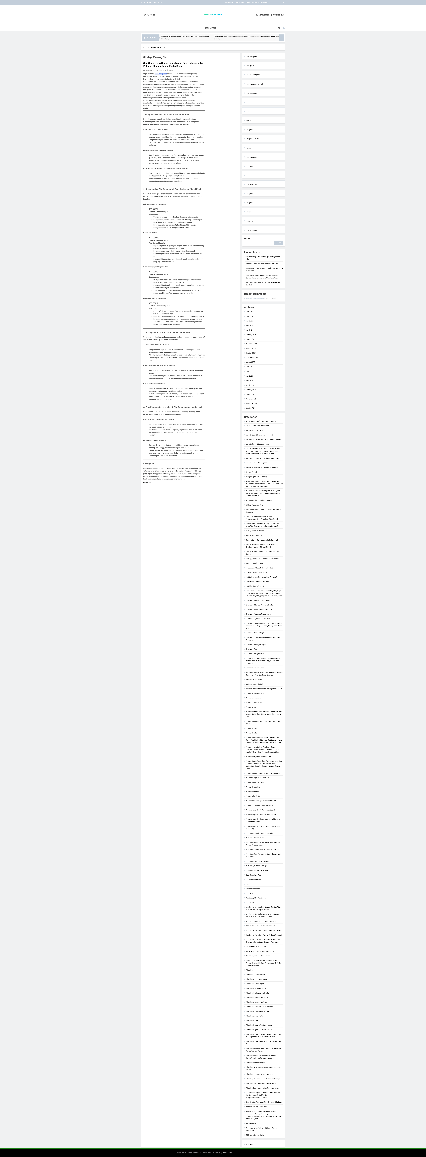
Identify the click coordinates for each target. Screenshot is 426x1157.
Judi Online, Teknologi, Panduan (257, 582)
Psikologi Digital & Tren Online (257, 870)
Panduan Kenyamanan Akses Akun (258, 757)
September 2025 (252, 358)
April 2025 (249, 381)
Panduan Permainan (253, 787)
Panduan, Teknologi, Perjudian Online (259, 805)
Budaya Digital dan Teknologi (256, 477)
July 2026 (249, 312)
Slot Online (250, 903)
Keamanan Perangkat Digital (256, 645)
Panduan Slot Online (253, 796)
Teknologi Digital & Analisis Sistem (259, 1025)
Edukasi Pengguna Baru (254, 505)
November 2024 (251, 403)
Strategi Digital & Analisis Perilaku (258, 956)
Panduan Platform (252, 792)
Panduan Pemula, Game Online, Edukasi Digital (263, 773)
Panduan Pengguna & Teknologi (257, 778)
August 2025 (250, 362)
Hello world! (272, 298)
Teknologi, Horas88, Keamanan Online (260, 1074)
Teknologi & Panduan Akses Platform (259, 1007)
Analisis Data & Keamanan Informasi (259, 435)
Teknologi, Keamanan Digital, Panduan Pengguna (263, 1079)
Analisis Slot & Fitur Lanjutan (256, 463)
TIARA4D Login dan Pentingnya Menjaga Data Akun (251, 2)
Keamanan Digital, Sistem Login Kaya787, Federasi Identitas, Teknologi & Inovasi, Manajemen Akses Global (264, 625)
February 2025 (251, 390)
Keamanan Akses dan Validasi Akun (259, 610)
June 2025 (249, 371)
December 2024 (251, 399)
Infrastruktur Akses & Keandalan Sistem (260, 568)
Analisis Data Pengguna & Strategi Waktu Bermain (264, 440)
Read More (147, 482)
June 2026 (249, 316)
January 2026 (250, 339)
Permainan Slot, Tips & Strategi (257, 861)
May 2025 (249, 376)
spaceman (249, 221)
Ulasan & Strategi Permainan (256, 1107)
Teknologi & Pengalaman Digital (257, 1011)
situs (247, 111)
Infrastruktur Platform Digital (256, 572)
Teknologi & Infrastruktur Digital (257, 993)
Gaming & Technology (254, 535)
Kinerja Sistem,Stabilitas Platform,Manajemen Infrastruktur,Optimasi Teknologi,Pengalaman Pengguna (263, 660)
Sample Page (210, 28)
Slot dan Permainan (253, 889)
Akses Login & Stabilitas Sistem (257, 426)
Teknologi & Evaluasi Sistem (256, 979)
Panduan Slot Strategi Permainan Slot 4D (261, 801)
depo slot (249, 121)
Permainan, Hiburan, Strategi (256, 866)
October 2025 (250, 353)
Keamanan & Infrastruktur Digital (258, 600)
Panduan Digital (251, 733)
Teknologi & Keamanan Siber (256, 1002)
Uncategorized (251, 1123)
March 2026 (250, 330)
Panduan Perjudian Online (255, 782)
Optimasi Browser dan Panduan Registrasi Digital (264, 689)
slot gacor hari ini (252, 139)
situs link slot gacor (253, 75)
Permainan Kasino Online (255, 838)
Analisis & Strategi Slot (254, 430)
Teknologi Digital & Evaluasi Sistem (259, 1030)
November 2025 (251, 348)
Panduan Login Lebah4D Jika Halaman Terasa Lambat (211, 36)
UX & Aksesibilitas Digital (255, 1135)
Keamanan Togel (252, 649)
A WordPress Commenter (255, 298)
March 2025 (250, 385)
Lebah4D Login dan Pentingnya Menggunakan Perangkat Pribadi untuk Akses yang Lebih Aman (277, 36)
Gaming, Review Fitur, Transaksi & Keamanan (262, 559)
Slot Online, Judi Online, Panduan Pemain (261, 921)
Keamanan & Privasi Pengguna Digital (259, 605)
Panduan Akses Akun (253, 698)
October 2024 (250, 408)
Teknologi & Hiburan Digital (256, 988)
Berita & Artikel (251, 472)
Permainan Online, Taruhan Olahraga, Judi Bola (263, 850)
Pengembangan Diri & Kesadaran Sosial (260, 810)
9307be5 (148, 70)
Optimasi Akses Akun (254, 680)
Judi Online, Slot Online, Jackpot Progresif (261, 577)
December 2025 (251, 344)
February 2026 (251, 335)
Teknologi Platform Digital (255, 1063)
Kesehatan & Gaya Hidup (255, 654)
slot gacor (249, 130)
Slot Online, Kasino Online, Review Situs (260, 926)
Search (247, 238)
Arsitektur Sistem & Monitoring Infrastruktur (262, 468)
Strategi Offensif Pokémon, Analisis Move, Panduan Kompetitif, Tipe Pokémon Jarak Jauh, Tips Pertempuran (263, 963)
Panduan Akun (251, 707)
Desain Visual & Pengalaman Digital (259, 500)
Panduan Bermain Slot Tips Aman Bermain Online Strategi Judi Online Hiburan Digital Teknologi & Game (264, 714)
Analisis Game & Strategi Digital (257, 444)
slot (247, 102)
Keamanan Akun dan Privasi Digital (258, 614)
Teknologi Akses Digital (254, 1016)
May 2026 (249, 321)
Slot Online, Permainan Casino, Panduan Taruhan (263, 930)
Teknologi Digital (252, 1020)
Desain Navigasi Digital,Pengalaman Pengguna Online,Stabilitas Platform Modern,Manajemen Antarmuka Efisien (263, 493)
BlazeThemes (228, 1153)
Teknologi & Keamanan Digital (257, 998)
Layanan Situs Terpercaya (255, 668)
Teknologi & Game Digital (255, 984)
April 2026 (249, 325)
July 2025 (249, 367)
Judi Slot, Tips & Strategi (255, 586)
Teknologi (249, 970)
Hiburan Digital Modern (254, 563)
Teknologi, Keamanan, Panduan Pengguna (261, 1083)
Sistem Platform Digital (254, 880)
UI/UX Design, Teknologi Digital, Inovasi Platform (264, 1102)
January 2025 (250, 394)
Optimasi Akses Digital (254, 684)
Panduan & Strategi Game (255, 693)
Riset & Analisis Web (253, 875)
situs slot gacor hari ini (254, 84)
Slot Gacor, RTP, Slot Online (256, 898)
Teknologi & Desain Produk (256, 975)
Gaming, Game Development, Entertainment (262, 540)
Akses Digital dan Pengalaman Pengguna (261, 421)
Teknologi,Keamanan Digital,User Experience (262, 1088)
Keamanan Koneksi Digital (255, 633)
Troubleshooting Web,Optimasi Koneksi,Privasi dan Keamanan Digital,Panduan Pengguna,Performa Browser (263, 1095)
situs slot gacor (161, 74)
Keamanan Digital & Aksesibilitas (258, 619)
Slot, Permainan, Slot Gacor (256, 947)
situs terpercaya (251, 185)
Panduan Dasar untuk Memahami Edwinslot (262, 264)
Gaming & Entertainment (255, 531)
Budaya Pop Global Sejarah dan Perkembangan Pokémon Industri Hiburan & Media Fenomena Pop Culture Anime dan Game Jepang (264, 483)
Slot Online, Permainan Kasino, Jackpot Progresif (264, 935)
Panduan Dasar (251, 728)
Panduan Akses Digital (254, 703)
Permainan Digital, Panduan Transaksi (259, 833)
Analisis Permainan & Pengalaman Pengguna (262, 458)
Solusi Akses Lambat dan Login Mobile (260, 951)
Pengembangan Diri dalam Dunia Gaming (261, 815)
